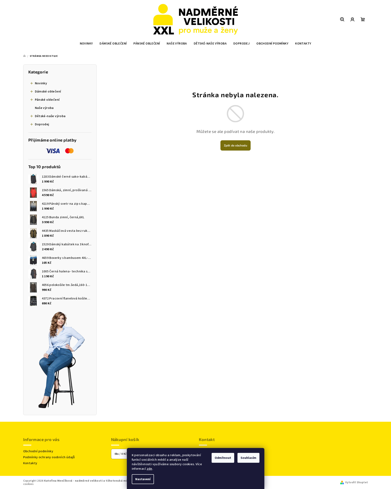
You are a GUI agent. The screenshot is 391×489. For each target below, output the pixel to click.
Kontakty (30, 463)
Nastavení (142, 479)
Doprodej (42, 124)
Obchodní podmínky (38, 451)
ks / (121, 454)
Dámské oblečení (48, 91)
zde (149, 468)
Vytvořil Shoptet (356, 482)
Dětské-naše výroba (50, 116)
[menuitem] (86, 43)
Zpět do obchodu (235, 145)
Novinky (41, 83)
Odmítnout (223, 458)
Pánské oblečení (47, 99)
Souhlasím (248, 458)
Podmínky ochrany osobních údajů (49, 457)
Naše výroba (44, 108)
